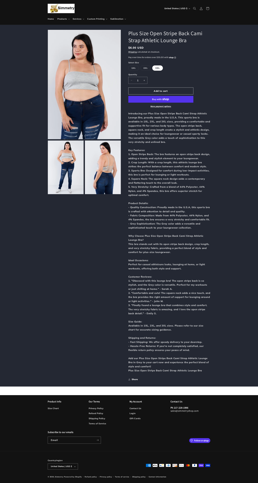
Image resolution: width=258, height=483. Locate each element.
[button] (63, 19)
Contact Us (135, 408)
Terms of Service (97, 423)
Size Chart (53, 408)
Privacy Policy (96, 408)
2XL (147, 69)
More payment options (160, 106)
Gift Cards (135, 418)
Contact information (157, 477)
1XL (135, 69)
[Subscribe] (97, 440)
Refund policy (91, 477)
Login (132, 413)
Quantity (132, 74)
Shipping (132, 52)
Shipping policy (139, 477)
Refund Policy (96, 413)
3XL (157, 68)
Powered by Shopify (73, 477)
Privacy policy (106, 477)
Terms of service (122, 477)
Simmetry (59, 477)
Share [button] (135, 379)
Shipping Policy (97, 418)
